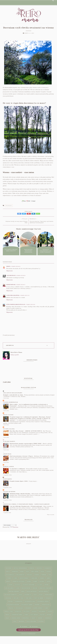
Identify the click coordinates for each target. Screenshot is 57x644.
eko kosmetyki (20, 574)
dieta (27, 571)
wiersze (49, 614)
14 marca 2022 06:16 (15, 266)
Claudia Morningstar (10, 402)
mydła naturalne (32, 591)
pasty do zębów (38, 598)
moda (22, 591)
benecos (32, 568)
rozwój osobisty (38, 608)
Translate (15, 527)
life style (17, 584)
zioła (14, 621)
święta (7, 614)
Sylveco (50, 611)
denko (22, 571)
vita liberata (34, 614)
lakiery (49, 581)
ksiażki (29, 581)
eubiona (36, 574)
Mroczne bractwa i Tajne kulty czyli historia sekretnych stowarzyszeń (41, 222)
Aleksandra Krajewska (13, 295)
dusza (42, 571)
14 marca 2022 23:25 (24, 295)
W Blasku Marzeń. (9, 441)
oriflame (16, 598)
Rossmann (28, 608)
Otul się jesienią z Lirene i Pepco (21, 456)
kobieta (8, 581)
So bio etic (18, 611)
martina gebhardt (14, 591)
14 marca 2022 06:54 (20, 275)
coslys (8, 571)
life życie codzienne (29, 584)
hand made (34, 578)
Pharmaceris (18, 601)
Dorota (8, 266)
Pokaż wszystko (50, 514)
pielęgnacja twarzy (43, 601)
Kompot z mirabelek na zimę (13, 395)
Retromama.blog (31, 633)
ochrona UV (28, 594)
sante (46, 608)
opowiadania (48, 594)
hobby (48, 578)
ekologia (29, 574)
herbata (42, 578)
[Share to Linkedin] (33, 213)
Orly (22, 598)
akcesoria (9, 568)
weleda (42, 614)
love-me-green (9, 588)
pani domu (29, 598)
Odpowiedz (9, 271)
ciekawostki (47, 568)
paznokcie (48, 598)
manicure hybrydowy (46, 588)
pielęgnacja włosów (13, 604)
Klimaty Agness (8, 466)
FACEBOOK (24, 626)
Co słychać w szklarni (17, 468)
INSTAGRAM (35, 626)
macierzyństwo (26, 588)
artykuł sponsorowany (20, 568)
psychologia (9, 205)
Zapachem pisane (11, 275)
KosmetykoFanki (10, 284)
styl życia (26, 611)
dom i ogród (34, 571)
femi (50, 574)
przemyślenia (46, 604)
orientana (8, 598)
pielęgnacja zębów (26, 604)
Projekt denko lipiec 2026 (19, 481)
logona (46, 584)
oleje (35, 594)
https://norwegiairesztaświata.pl (15, 304)
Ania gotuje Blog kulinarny (12, 392)
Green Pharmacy (24, 578)
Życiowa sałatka (9, 428)
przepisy (11, 608)
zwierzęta (21, 621)
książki (35, 581)
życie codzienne (31, 621)
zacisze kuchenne (9, 491)
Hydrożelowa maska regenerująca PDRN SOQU (26, 443)
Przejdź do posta (11, 253)
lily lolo (39, 584)
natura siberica (43, 591)
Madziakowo (7, 479)
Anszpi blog (7, 454)
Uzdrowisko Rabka (17, 614)
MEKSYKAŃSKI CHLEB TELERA (20, 493)
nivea (20, 594)
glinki (15, 578)
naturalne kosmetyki (11, 594)
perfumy (10, 601)
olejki (41, 594)
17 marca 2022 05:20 (30, 304)
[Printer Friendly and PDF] (28, 201)
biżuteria (39, 568)
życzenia (41, 621)
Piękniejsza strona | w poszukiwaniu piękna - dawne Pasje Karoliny (26, 504)
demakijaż (15, 571)
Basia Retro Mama (16, 352)
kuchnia (42, 581)
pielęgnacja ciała (30, 601)
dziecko (48, 571)
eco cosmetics (10, 574)
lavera (10, 584)
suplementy (42, 611)
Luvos (17, 588)
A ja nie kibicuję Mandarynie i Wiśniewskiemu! (26, 506)
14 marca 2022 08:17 (20, 284)
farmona (43, 574)
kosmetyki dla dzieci (19, 581)
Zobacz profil (15, 355)
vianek (26, 614)
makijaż (35, 588)
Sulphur (34, 611)
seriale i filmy (9, 611)
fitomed (9, 578)
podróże (37, 604)
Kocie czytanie (8, 414)
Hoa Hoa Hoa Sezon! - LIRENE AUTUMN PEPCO (26, 431)
